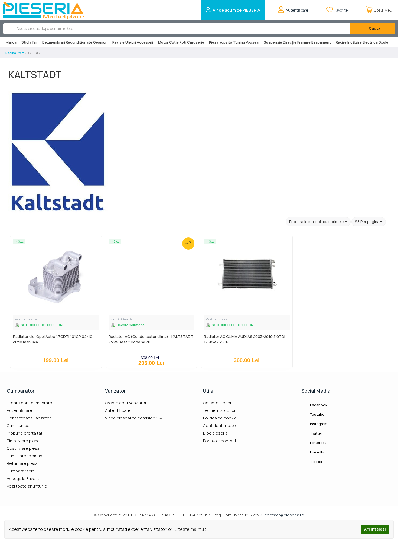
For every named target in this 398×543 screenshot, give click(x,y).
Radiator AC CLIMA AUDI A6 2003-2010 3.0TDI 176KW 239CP (244, 339)
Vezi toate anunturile (27, 486)
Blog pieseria (215, 433)
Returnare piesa (22, 463)
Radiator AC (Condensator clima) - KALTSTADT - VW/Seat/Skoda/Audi (151, 339)
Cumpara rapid (20, 471)
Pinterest (317, 442)
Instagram (318, 423)
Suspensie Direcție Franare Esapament (297, 42)
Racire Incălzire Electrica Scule (362, 42)
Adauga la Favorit (23, 478)
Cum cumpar (19, 425)
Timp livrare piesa (23, 440)
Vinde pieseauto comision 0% (133, 418)
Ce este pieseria (219, 403)
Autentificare (19, 410)
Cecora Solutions (130, 325)
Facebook (318, 404)
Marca (11, 42)
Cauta (374, 28)
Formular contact (219, 440)
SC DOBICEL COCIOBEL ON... (43, 325)
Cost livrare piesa (23, 448)
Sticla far (29, 42)
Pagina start (14, 53)
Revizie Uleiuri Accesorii (132, 42)
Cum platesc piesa (24, 456)
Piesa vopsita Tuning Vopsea (234, 42)
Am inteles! (375, 529)
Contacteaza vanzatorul (30, 418)
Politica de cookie (220, 418)
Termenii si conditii (220, 410)
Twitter (315, 433)
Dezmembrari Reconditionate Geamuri (74, 42)
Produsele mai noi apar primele (317, 221)
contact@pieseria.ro (284, 515)
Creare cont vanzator (125, 403)
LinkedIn (316, 452)
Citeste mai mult (190, 529)
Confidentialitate (219, 425)
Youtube (316, 414)
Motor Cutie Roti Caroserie (181, 42)
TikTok (315, 461)
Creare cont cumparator (30, 403)
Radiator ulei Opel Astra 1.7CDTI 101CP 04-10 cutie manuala (52, 339)
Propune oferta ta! (24, 433)
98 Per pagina (367, 221)
